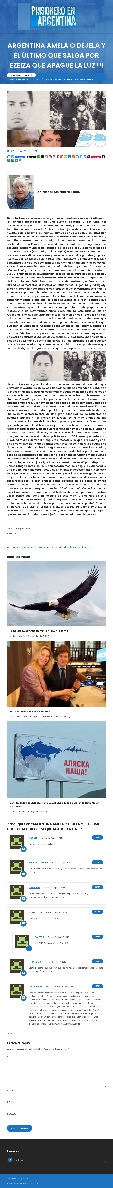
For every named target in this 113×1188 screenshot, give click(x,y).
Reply (97, 837)
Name (11, 1090)
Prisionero (27, 151)
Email (11, 1102)
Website (12, 1114)
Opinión (29, 75)
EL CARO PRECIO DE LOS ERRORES (30, 711)
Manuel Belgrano (35, 547)
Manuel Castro (50, 547)
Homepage (15, 75)
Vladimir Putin (85, 547)
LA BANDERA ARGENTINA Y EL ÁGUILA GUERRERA (39, 631)
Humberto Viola (19, 547)
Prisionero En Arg (39, 986)
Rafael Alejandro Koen (68, 547)
